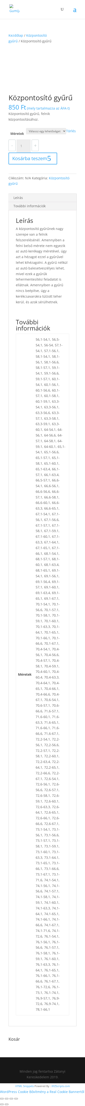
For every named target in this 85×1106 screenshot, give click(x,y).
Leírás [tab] (18, 197)
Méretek (17, 133)
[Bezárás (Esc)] (16, 1098)
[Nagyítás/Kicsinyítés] (2, 1098)
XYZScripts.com (60, 1086)
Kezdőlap (15, 35)
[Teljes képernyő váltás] (6, 1098)
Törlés (71, 131)
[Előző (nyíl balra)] (2, 1104)
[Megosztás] (11, 1098)
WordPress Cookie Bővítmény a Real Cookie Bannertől (42, 1091)
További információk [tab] (29, 206)
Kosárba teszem (29, 158)
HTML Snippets (24, 1086)
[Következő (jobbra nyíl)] (6, 1104)
